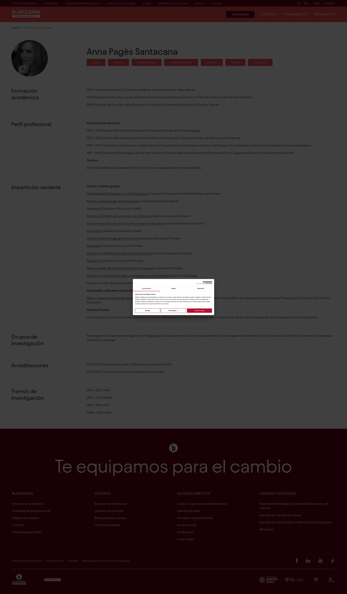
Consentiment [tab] (146, 288)
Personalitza (172, 310)
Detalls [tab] (173, 288)
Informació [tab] (200, 288)
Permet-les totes (199, 310)
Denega (147, 310)
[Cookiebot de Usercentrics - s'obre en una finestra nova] (204, 282)
